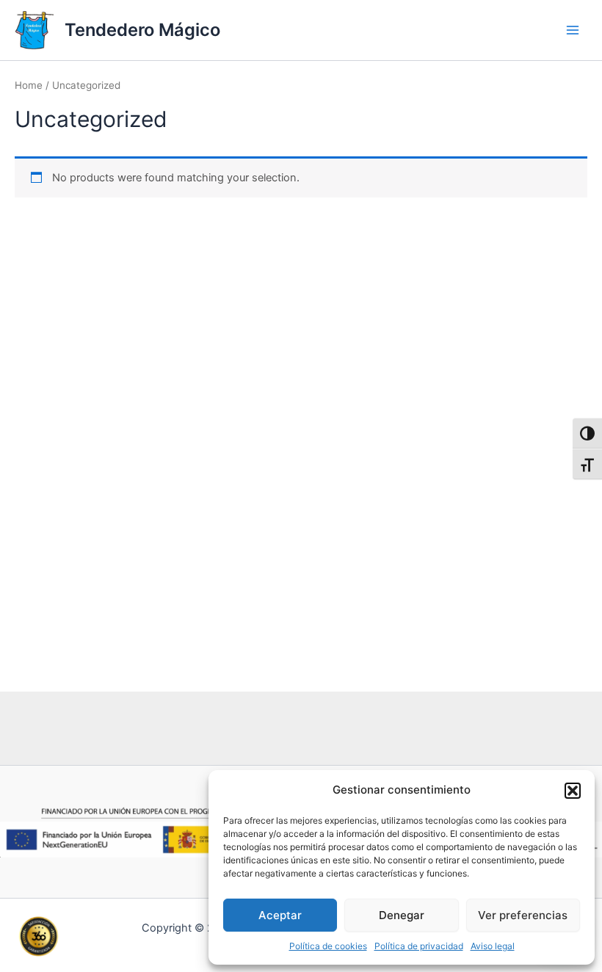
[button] (572, 790)
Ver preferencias (522, 915)
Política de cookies (328, 945)
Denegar (401, 915)
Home (29, 85)
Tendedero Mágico (142, 29)
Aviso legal (493, 945)
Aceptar (280, 915)
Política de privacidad (418, 945)
